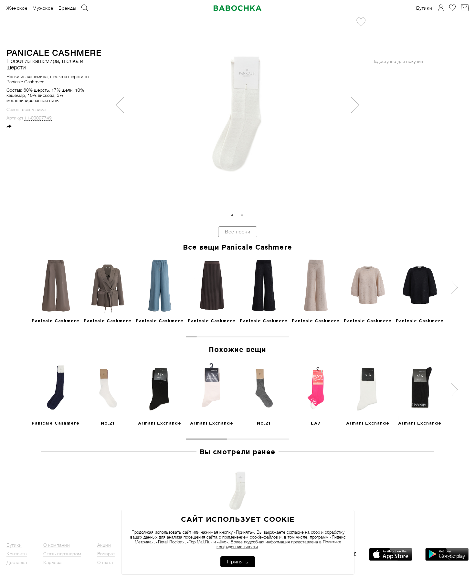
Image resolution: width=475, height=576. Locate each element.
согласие (295, 532)
